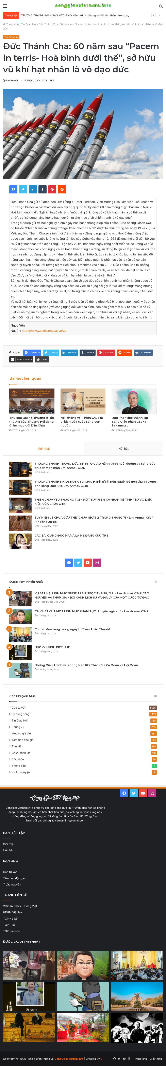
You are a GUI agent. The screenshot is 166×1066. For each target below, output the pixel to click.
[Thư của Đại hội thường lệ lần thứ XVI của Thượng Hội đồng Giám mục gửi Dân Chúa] (31, 401)
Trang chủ (12, 24)
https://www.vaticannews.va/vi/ (44, 331)
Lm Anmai (12, 80)
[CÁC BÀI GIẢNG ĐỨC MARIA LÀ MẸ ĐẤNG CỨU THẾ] (20, 541)
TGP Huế (9, 924)
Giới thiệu (9, 844)
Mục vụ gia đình (22, 733)
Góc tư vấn (19, 707)
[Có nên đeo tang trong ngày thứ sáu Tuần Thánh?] (20, 634)
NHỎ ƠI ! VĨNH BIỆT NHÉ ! (53, 647)
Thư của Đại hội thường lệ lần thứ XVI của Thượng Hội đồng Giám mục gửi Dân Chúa (31, 421)
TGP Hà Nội (10, 918)
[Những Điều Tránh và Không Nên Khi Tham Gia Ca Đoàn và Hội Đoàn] (20, 670)
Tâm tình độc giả (22, 739)
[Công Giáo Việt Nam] (83, 6)
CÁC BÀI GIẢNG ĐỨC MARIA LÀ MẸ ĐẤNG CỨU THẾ (71, 535)
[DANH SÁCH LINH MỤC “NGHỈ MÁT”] (29, 1027)
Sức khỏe (18, 759)
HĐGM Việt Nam (13, 912)
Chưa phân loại (21, 752)
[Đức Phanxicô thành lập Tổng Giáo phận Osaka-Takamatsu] (134, 401)
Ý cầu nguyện (21, 772)
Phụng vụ (18, 727)
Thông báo (19, 765)
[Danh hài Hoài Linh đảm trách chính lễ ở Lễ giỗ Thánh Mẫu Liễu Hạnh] (83, 1027)
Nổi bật (123, 449)
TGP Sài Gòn (11, 931)
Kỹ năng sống (20, 714)
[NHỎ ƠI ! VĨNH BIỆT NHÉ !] (20, 652)
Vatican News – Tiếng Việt (20, 906)
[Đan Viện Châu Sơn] (137, 996)
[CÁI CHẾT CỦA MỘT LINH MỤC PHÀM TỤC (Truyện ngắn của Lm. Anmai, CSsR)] (20, 616)
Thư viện (17, 746)
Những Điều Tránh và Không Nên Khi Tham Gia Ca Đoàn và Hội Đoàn (86, 665)
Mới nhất (43, 449)
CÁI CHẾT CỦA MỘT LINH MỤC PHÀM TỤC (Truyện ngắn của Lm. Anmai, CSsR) (92, 611)
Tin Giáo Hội (28, 24)
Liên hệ (8, 850)
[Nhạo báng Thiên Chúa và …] (137, 1028)
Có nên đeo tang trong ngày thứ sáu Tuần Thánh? (72, 629)
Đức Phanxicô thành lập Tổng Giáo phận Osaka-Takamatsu (130, 421)
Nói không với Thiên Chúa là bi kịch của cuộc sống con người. (82, 421)
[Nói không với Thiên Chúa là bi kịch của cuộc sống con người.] (83, 401)
